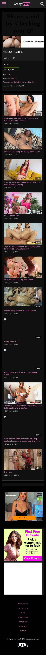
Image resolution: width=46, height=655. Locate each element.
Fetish (29, 82)
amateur (10, 82)
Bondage (13, 78)
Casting (23, 82)
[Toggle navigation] (4, 4)
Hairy (33, 82)
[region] (23, 629)
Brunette (17, 82)
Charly (10, 74)
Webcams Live (23, 604)
